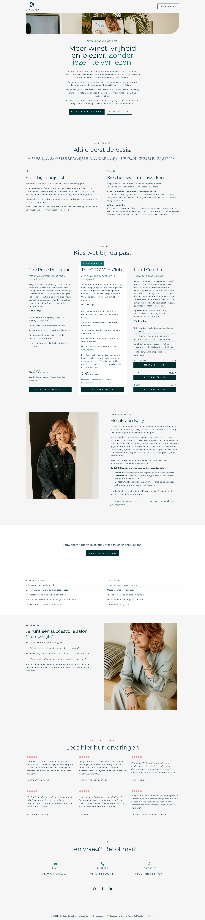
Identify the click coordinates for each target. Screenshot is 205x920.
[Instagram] (94, 888)
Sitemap (150, 916)
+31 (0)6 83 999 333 (102, 873)
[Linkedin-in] (110, 888)
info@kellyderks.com (56, 873)
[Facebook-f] (102, 888)
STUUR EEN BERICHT (149, 873)
